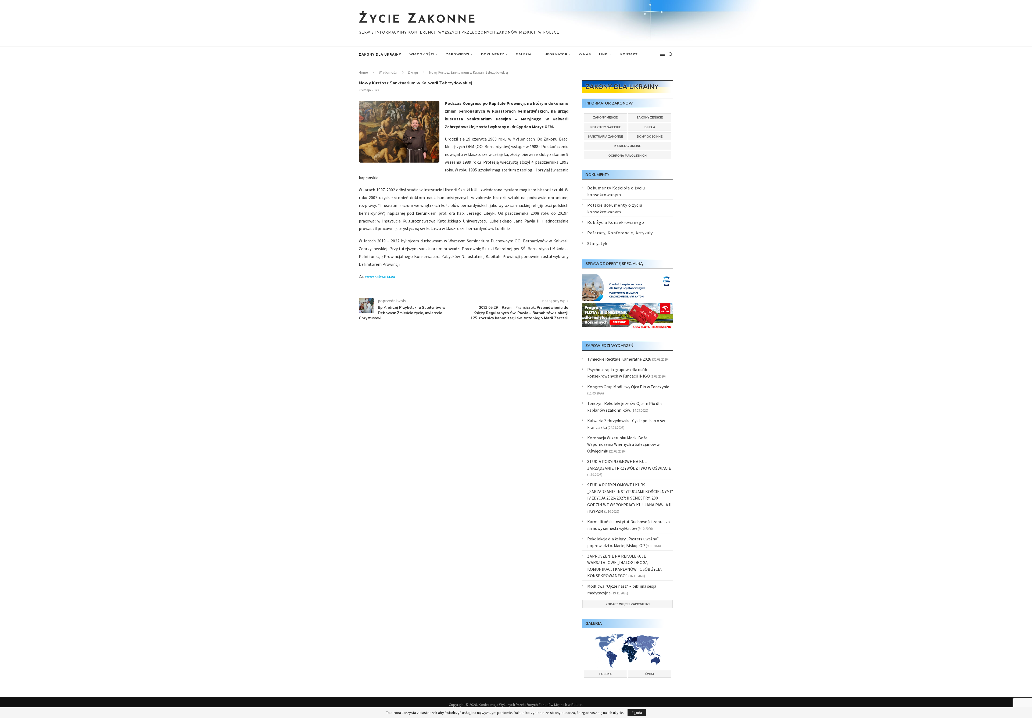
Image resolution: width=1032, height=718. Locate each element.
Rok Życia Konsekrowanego (615, 222)
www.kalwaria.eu (380, 276)
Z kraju (413, 72)
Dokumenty (492, 54)
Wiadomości (421, 54)
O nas (585, 54)
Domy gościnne (649, 136)
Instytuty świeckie (605, 127)
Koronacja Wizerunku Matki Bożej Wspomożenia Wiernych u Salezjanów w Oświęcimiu (623, 444)
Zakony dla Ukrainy (380, 54)
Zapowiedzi (457, 54)
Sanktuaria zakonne (605, 136)
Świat (649, 674)
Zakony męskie (605, 117)
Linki (603, 54)
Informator (555, 54)
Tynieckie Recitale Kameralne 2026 (619, 359)
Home (363, 72)
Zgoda (637, 712)
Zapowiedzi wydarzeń (609, 345)
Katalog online (627, 146)
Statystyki (598, 243)
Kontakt (628, 54)
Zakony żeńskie (650, 117)
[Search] (670, 54)
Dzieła (649, 127)
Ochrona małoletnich (627, 155)
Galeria (524, 54)
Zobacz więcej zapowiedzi (628, 604)
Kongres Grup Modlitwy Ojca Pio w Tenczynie (628, 386)
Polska (605, 674)
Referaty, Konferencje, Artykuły (620, 232)
